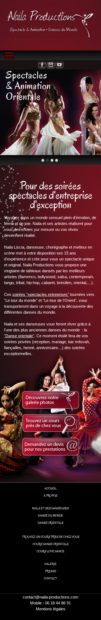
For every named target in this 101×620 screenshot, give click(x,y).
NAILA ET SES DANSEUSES (50, 508)
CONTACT (50, 578)
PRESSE (50, 571)
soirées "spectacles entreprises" (40, 294)
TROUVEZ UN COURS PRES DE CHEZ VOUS (50, 537)
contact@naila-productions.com (50, 597)
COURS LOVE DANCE (50, 551)
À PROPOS (50, 495)
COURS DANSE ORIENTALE (51, 544)
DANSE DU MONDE (50, 515)
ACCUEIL (50, 488)
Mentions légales (50, 609)
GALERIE (50, 564)
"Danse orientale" (19, 336)
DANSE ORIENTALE (51, 523)
